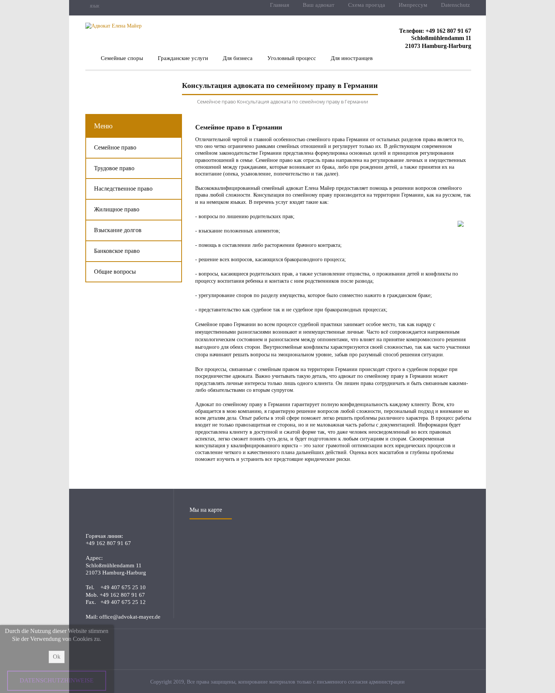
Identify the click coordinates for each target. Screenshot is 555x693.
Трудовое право (114, 168)
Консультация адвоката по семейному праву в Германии (302, 101)
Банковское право (117, 251)
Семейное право (216, 101)
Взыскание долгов (118, 230)
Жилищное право (116, 209)
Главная (279, 5)
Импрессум (413, 5)
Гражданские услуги (183, 58)
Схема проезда (366, 5)
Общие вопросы (115, 271)
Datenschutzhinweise (57, 680)
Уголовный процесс (291, 58)
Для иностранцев (352, 58)
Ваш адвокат (319, 5)
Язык (94, 6)
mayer (122, 513)
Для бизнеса (238, 58)
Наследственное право (123, 188)
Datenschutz (455, 5)
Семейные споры (122, 58)
